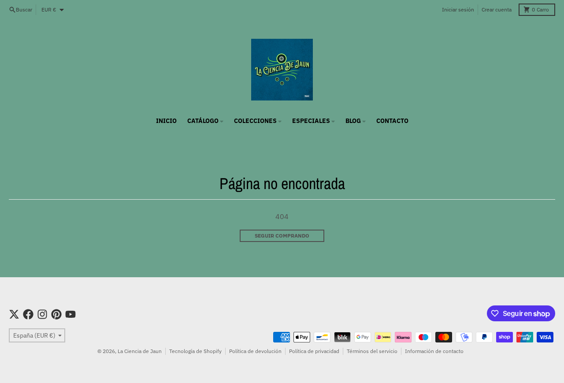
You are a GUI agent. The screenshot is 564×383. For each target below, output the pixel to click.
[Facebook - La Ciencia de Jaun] (28, 314)
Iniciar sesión (458, 9)
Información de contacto (434, 351)
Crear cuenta (497, 9)
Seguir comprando (282, 235)
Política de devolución (255, 351)
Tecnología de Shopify (195, 351)
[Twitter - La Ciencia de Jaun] (14, 314)
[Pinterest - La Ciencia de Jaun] (56, 314)
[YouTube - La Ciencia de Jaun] (70, 314)
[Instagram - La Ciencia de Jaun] (42, 314)
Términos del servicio (372, 351)
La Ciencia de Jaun (140, 351)
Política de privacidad (314, 351)
